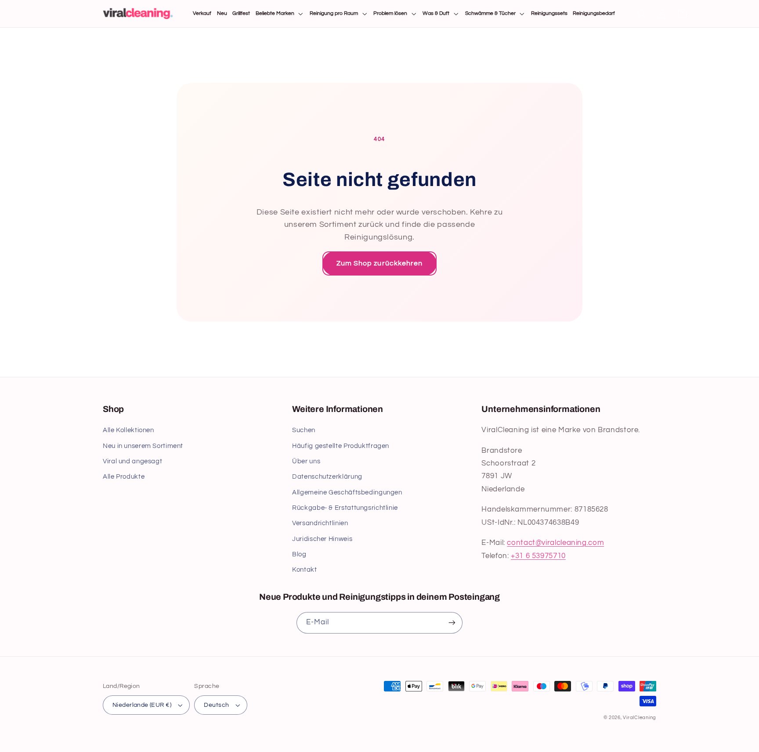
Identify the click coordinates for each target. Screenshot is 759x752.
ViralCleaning (639, 717)
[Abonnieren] (452, 623)
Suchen (303, 430)
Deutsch (216, 705)
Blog (299, 554)
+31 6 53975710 (538, 556)
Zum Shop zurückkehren (379, 263)
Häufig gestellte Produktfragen (340, 446)
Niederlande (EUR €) (141, 705)
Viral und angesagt (132, 461)
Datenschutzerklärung (327, 476)
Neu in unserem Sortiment (143, 446)
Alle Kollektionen (128, 430)
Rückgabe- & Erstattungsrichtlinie (345, 508)
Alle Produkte (124, 476)
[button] (280, 14)
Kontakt (304, 569)
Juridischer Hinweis (322, 539)
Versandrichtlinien (320, 523)
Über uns (306, 461)
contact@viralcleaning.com (555, 543)
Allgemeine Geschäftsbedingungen (347, 492)
